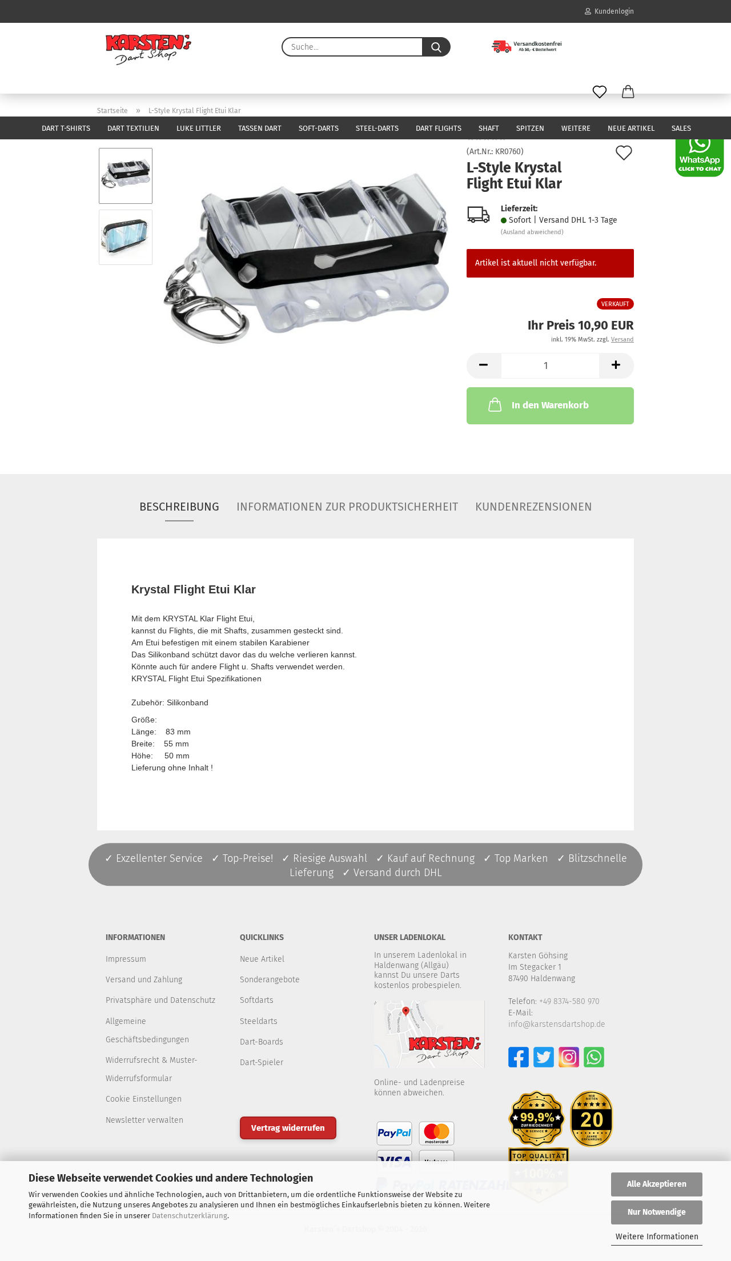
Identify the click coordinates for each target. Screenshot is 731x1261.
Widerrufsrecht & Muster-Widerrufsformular (152, 1069)
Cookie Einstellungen (144, 1099)
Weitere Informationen (657, 1237)
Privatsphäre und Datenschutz (160, 1000)
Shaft (489, 128)
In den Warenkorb (550, 405)
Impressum (126, 959)
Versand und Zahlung (144, 980)
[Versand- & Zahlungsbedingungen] (518, 45)
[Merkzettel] (599, 93)
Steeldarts (259, 1021)
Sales (681, 128)
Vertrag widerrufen (288, 1128)
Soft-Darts (319, 128)
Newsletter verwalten (144, 1120)
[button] (628, 93)
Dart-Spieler (261, 1062)
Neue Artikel (631, 128)
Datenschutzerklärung (189, 1215)
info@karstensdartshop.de (556, 1024)
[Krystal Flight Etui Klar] (306, 267)
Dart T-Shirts (66, 128)
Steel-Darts (377, 128)
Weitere (576, 128)
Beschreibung (179, 506)
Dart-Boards (261, 1042)
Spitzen (530, 128)
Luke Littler (198, 128)
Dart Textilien (133, 128)
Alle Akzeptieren (656, 1184)
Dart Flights (438, 128)
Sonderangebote (270, 980)
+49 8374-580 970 (569, 1001)
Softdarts (257, 1000)
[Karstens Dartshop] (148, 50)
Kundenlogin (612, 11)
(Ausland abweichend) (532, 232)
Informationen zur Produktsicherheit (347, 506)
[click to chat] (699, 152)
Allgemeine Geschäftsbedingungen (147, 1031)
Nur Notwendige (657, 1212)
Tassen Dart (260, 128)
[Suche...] (436, 47)
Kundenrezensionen (533, 506)
